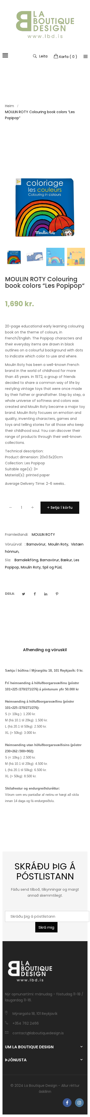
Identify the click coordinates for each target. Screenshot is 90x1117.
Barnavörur (36, 544)
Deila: (10, 593)
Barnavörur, (50, 560)
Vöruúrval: (13, 544)
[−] (11, 508)
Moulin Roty (58, 544)
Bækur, (67, 560)
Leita (43, 56)
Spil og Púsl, (52, 567)
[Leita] (86, 56)
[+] (33, 508)
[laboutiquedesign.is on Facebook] (67, 1102)
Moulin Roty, (31, 567)
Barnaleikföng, (26, 560)
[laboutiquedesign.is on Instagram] (79, 1102)
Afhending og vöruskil (45, 650)
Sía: (8, 560)
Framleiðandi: (16, 534)
